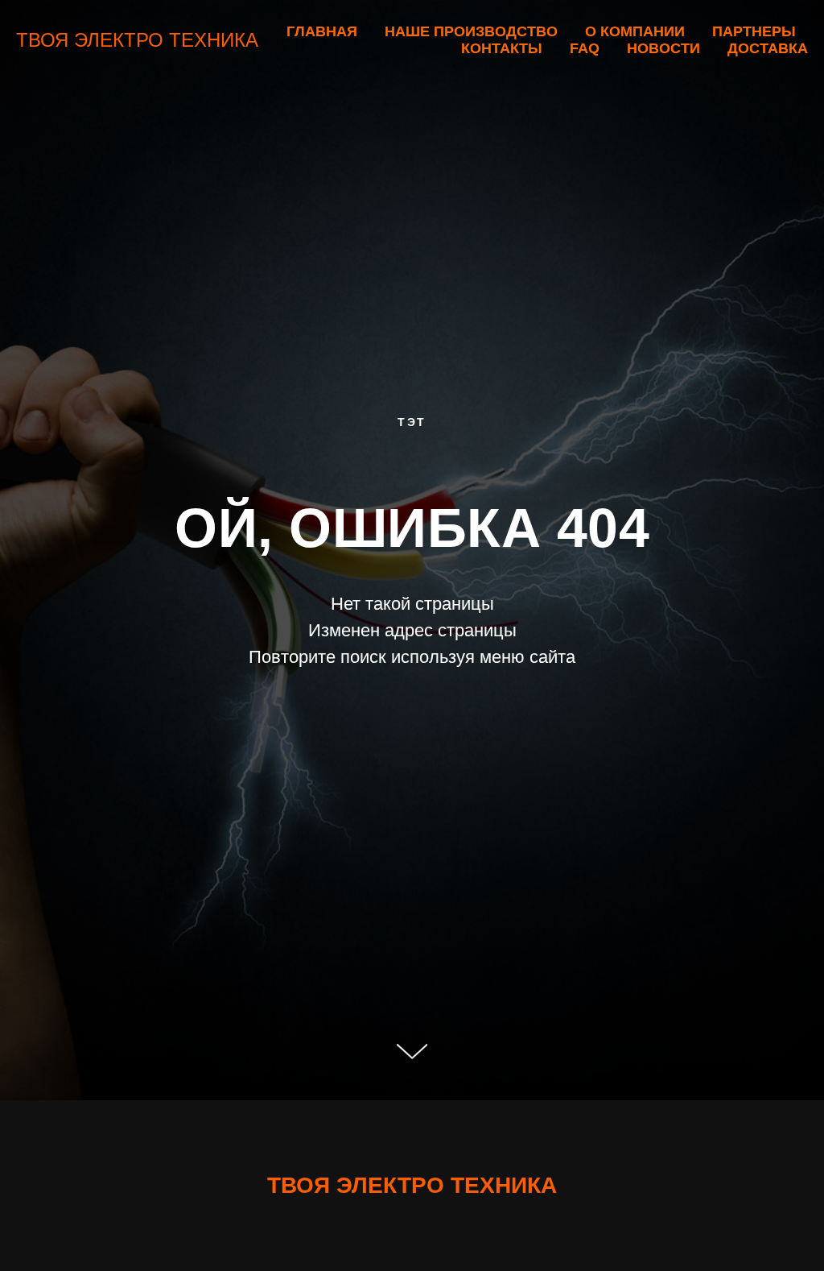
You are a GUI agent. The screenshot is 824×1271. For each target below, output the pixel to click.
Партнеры (754, 31)
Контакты (501, 48)
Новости (663, 48)
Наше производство (471, 31)
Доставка (767, 48)
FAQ (584, 48)
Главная (321, 31)
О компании (635, 31)
